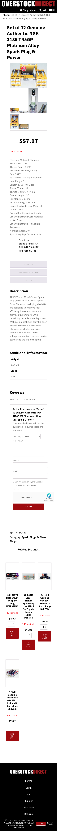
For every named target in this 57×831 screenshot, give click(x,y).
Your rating (18, 436)
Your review (18, 441)
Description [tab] (28, 264)
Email (15, 471)
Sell (28, 794)
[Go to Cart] (52, 10)
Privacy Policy (50, 824)
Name (16, 461)
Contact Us (28, 807)
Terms (28, 780)
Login (29, 787)
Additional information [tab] (28, 272)
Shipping (28, 800)
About (33, 10)
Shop (25, 10)
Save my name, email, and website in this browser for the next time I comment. (28, 485)
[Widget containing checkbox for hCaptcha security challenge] (33, 497)
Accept (40, 823)
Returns (28, 813)
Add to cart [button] (12, 633)
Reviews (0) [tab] (29, 280)
